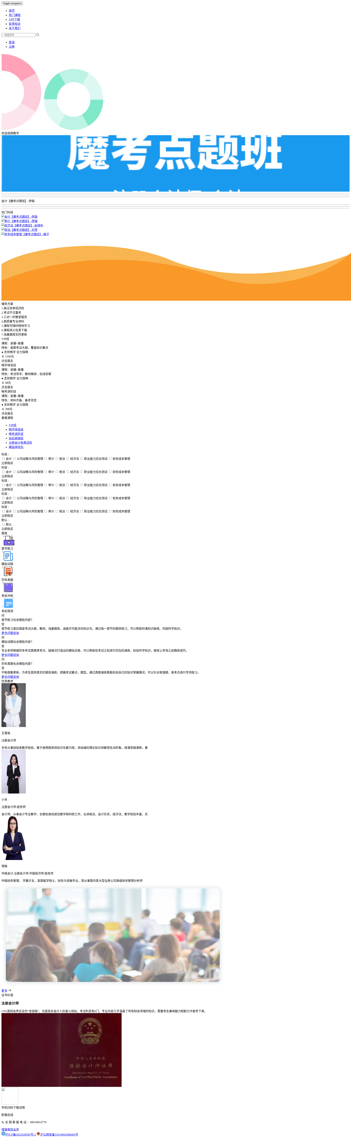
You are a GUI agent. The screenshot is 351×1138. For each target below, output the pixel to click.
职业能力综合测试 (95, 458)
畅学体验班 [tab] (16, 429)
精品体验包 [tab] (16, 447)
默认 (8, 524)
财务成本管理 (121, 458)
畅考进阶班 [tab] (16, 433)
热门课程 (14, 15)
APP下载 (14, 19)
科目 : (5, 454)
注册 (12, 46)
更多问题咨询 (10, 633)
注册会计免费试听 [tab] (20, 442)
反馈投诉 (14, 23)
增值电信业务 (10, 1129)
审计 (51, 458)
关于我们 (14, 28)
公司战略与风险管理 (29, 458)
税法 (61, 458)
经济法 (74, 458)
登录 (12, 42)
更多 (4, 990)
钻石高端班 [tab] (16, 438)
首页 (12, 10)
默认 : (5, 520)
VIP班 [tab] (12, 425)
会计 (8, 458)
